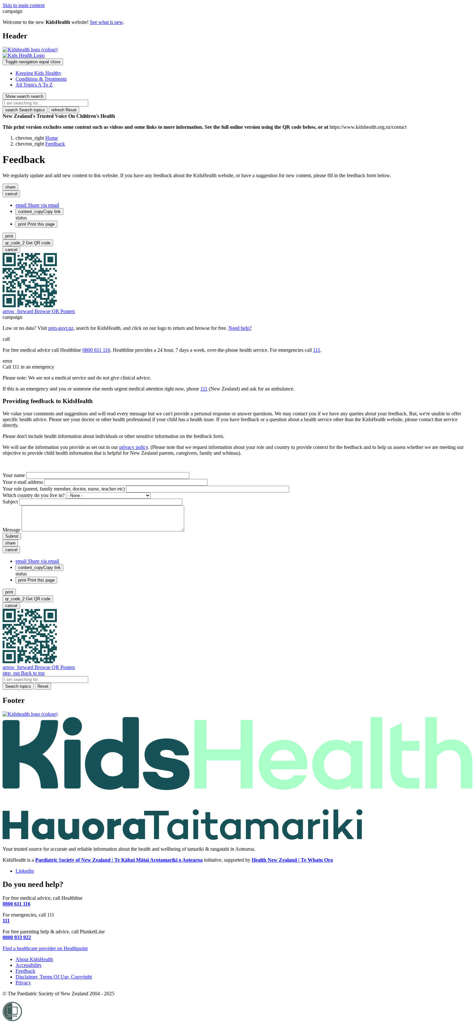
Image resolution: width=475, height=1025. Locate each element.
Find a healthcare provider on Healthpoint (45, 948)
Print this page (36, 224)
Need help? (240, 328)
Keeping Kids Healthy (38, 73)
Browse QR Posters (39, 311)
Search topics (25, 109)
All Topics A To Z (34, 84)
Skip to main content (24, 5)
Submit (11, 536)
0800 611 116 (96, 350)
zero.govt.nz (60, 328)
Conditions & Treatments (41, 79)
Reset (64, 109)
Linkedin (25, 871)
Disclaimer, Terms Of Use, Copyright (54, 976)
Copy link (39, 211)
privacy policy (133, 447)
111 (316, 350)
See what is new (106, 22)
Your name (14, 475)
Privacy (23, 982)
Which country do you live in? (34, 495)
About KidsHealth (34, 959)
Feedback (55, 144)
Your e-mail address (23, 482)
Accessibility (29, 965)
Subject (10, 501)
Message (11, 530)
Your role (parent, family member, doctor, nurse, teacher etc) (64, 489)
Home (51, 138)
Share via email (37, 205)
